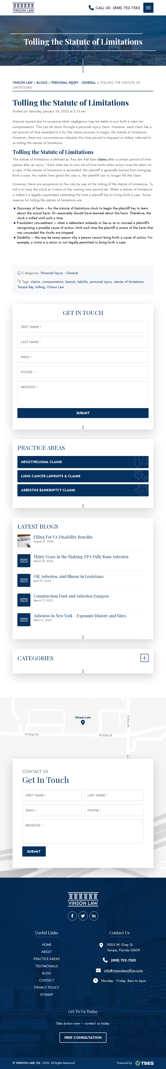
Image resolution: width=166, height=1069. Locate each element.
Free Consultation (83, 1037)
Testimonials (46, 966)
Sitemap (46, 994)
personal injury (101, 281)
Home (46, 944)
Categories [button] (35, 658)
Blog (46, 973)
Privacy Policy (46, 987)
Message (29, 387)
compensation (52, 281)
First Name (31, 327)
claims (102, 159)
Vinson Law (55, 287)
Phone (27, 372)
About (46, 951)
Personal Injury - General (59, 273)
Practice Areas (46, 959)
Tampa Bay (25, 287)
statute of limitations (129, 281)
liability (82, 281)
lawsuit (70, 281)
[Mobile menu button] (148, 8)
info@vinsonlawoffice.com (123, 970)
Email (26, 357)
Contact (46, 980)
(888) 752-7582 (123, 960)
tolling (40, 287)
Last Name (31, 342)
